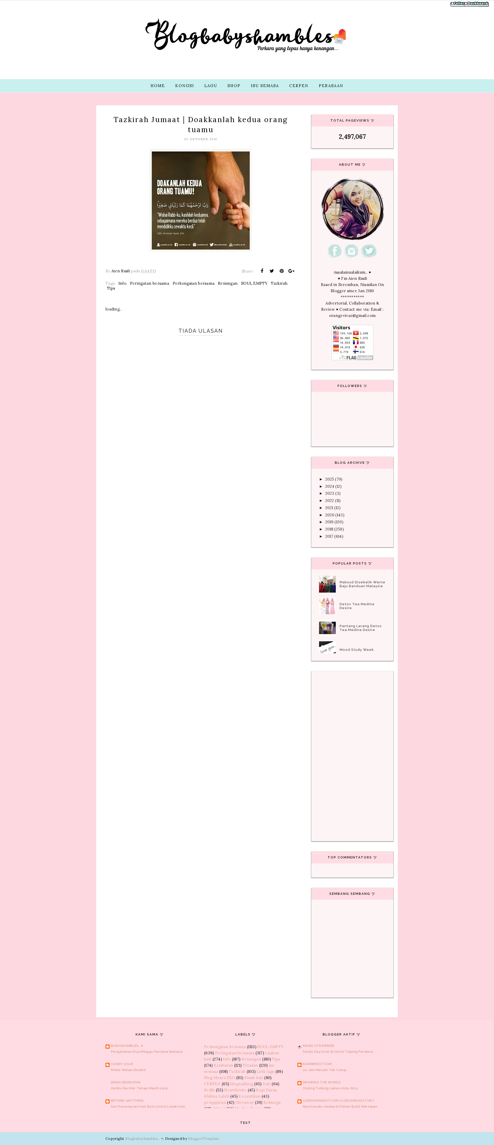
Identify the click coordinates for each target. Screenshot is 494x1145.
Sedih (209, 1090)
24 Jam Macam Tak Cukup (325, 1070)
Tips (111, 288)
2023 (329, 493)
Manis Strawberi (318, 1046)
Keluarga (271, 1102)
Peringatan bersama (149, 283)
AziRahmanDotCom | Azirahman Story (338, 1100)
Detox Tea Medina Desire (357, 606)
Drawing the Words (322, 1082)
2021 (329, 507)
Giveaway (244, 1102)
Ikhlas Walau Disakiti (128, 1070)
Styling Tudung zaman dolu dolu (330, 1088)
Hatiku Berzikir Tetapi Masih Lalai (139, 1088)
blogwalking (241, 1083)
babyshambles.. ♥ (127, 1046)
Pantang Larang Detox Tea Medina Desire (361, 628)
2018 (329, 529)
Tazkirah (279, 283)
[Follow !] (458, 6)
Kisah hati (253, 1077)
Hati (267, 1083)
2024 (329, 486)
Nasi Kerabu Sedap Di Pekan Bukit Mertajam (340, 1106)
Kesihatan (223, 1065)
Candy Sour (122, 1064)
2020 (329, 514)
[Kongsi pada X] (272, 271)
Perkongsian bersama (194, 283)
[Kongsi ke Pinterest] (282, 271)
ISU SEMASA (265, 85)
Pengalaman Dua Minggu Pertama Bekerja (147, 1052)
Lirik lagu (265, 1071)
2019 (329, 521)
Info (122, 283)
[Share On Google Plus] (291, 271)
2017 (329, 536)
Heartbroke (235, 1090)
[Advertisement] (200, 511)
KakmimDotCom (317, 1064)
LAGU (210, 85)
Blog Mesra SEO (219, 1077)
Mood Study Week (357, 650)
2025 (329, 479)
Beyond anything (127, 1100)
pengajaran (215, 1102)
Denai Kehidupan (126, 1082)
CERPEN (298, 85)
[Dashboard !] (476, 6)
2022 (329, 500)
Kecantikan (249, 1096)
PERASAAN (331, 85)
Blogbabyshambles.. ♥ (144, 1138)
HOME (158, 85)
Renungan (227, 283)
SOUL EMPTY (254, 283)
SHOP (234, 85)
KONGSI (184, 85)
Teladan (250, 1065)
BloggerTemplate (204, 1138)
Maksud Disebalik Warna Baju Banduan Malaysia (362, 584)
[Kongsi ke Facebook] (262, 271)
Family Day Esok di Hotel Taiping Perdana (338, 1052)
